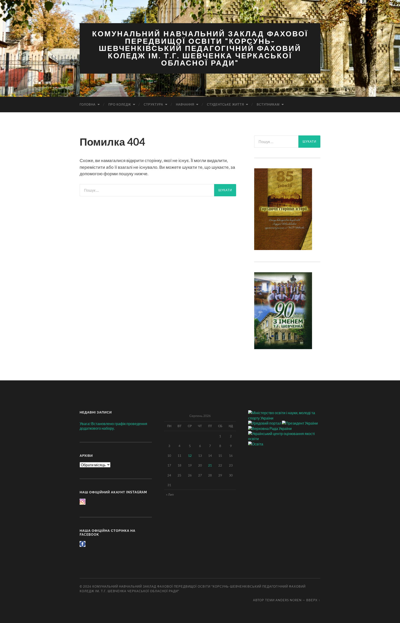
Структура (153, 104)
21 (210, 465)
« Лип (170, 494)
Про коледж (119, 104)
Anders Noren (288, 600)
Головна (88, 104)
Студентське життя (225, 104)
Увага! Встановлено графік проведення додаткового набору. (113, 426)
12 (190, 455)
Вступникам (268, 104)
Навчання (185, 104)
